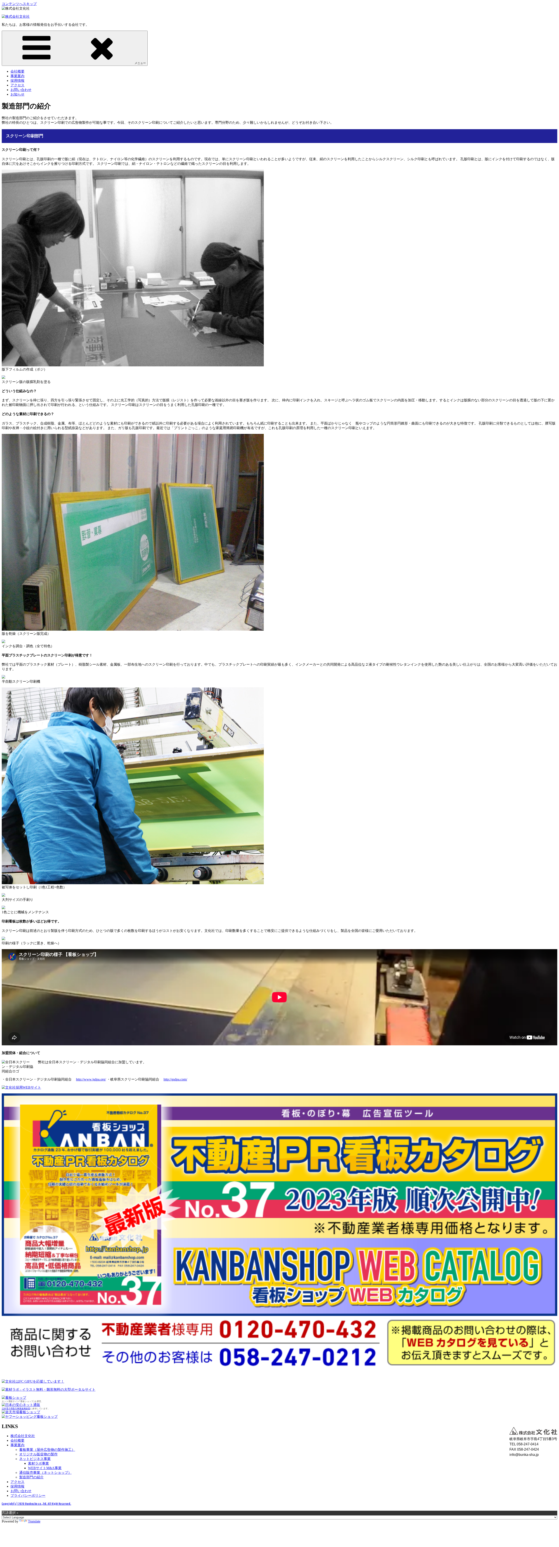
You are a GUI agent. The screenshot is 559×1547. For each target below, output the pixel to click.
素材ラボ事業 (38, 1463)
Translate (34, 1521)
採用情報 (17, 80)
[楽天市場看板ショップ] (21, 1412)
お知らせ (17, 94)
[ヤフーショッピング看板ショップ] (30, 1416)
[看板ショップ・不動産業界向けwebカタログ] (279, 1370)
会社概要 (17, 71)
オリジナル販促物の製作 (38, 1454)
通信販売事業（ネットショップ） (45, 1472)
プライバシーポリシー (27, 1495)
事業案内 (17, 76)
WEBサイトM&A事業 (45, 1468)
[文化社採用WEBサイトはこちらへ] (21, 1087)
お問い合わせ (20, 90)
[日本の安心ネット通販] (21, 1405)
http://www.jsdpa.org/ (91, 1079)
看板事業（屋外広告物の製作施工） (47, 1449)
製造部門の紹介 (31, 1477)
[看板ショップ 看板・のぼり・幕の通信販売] (14, 1397)
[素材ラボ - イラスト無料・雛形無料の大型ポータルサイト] (48, 1389)
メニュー (140, 63)
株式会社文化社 (22, 1436)
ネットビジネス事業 (35, 1459)
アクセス (17, 85)
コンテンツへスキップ (19, 4)
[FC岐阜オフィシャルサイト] (33, 1381)
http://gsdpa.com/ (175, 1079)
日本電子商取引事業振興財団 (16, 1408)
